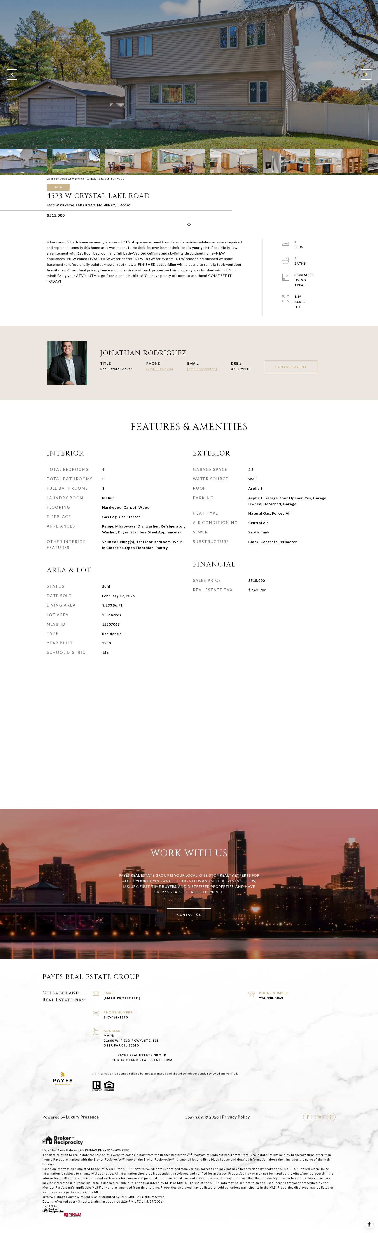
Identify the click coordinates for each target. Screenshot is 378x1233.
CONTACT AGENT (291, 367)
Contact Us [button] (189, 914)
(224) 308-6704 (159, 369)
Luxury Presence (82, 1117)
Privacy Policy (236, 1117)
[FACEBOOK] (307, 1117)
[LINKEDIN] (319, 1117)
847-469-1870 (116, 1017)
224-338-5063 (271, 998)
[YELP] (331, 1117)
